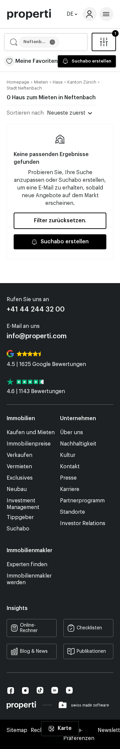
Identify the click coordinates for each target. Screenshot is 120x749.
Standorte (72, 512)
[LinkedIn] (55, 690)
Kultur (67, 455)
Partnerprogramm (82, 500)
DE (70, 14)
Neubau (17, 489)
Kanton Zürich (81, 82)
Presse (68, 478)
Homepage (18, 82)
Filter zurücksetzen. (60, 220)
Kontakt (70, 466)
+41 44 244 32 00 (36, 309)
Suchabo (18, 528)
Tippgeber (20, 517)
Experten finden (27, 564)
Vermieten (19, 466)
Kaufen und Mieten (31, 432)
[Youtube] (69, 690)
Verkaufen (19, 455)
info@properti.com (37, 336)
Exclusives (20, 478)
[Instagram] (25, 690)
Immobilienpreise (29, 444)
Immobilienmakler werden (29, 579)
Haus (58, 82)
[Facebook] (11, 690)
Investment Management (23, 504)
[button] (45, 42)
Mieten (41, 82)
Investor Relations (82, 523)
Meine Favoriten (36, 61)
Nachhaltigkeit (78, 444)
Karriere (69, 489)
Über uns (71, 432)
